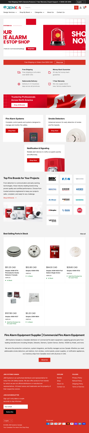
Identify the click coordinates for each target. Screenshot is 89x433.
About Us (50, 12)
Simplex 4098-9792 (32, 270)
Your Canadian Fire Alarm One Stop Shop (16, 427)
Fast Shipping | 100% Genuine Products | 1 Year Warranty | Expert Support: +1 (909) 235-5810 (40, 2)
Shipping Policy (77, 384)
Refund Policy (77, 381)
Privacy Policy (77, 378)
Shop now (59, 62)
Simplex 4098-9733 (73, 270)
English (6, 420)
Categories (38, 12)
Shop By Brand (25, 12)
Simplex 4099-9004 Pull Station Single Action (54, 272)
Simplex (8, 277)
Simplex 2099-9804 (32, 316)
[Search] (76, 8)
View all (83, 234)
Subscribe (9, 412)
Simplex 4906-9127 (11, 316)
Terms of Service (78, 387)
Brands (59, 378)
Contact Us (61, 12)
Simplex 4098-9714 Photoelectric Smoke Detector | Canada (12, 273)
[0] (84, 8)
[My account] (80, 8)
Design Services (9, 12)
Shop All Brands (19, 105)
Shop (59, 381)
